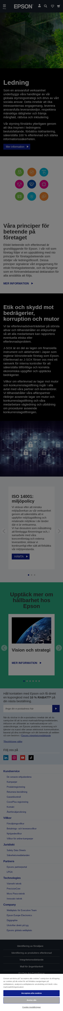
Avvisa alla (31, 1000)
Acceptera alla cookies (31, 993)
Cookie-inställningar (31, 1007)
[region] (31, 992)
